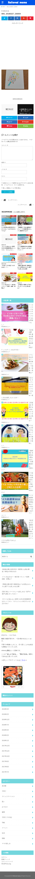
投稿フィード (5, 859)
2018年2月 (5, 735)
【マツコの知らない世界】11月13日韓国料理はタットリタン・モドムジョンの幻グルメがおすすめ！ (16, 601)
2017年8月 (5, 766)
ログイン (4, 857)
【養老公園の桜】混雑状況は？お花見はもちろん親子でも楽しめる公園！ (16, 585)
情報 (3, 838)
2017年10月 (6, 756)
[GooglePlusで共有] (24, 18)
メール (4, 169)
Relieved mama (17, 2)
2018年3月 (5, 730)
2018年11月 (5, 719)
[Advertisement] (17, 45)
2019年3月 (5, 709)
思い (3, 801)
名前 (3, 162)
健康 (3, 812)
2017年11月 (5, 751)
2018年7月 (5, 725)
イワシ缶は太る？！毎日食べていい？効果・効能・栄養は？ (16, 578)
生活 (3, 833)
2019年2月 (5, 714)
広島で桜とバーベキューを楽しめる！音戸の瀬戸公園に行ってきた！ (16, 593)
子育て (4, 791)
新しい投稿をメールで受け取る (12, 188)
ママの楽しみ (6, 843)
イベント (5, 828)
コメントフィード (7, 861)
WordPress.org (6, 864)
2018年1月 (5, 740)
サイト (3, 176)
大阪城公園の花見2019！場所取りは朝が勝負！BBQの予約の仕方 (16, 570)
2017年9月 (5, 761)
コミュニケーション (8, 796)
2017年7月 (5, 772)
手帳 (3, 822)
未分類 (4, 786)
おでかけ (5, 807)
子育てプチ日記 (7, 817)
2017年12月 (6, 745)
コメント (4, 145)
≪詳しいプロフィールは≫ (14, 660)
